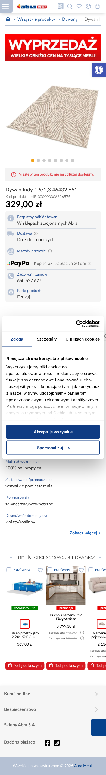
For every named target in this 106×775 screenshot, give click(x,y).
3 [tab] (44, 160)
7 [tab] (66, 160)
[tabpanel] (53, 110)
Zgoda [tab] (17, 338)
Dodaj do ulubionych (40, 569)
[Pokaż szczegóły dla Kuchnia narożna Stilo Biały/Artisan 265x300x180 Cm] (66, 585)
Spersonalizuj (50, 447)
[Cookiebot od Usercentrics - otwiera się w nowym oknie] (76, 323)
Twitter (56, 742)
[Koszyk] (98, 6)
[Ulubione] (79, 6)
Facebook (47, 742)
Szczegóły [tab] (47, 338)
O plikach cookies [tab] (83, 338)
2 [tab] (38, 160)
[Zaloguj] (88, 6)
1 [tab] (32, 160)
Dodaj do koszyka (27, 666)
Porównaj (21, 570)
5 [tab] (55, 160)
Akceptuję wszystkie (53, 431)
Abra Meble (83, 766)
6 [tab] (61, 160)
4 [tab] (49, 160)
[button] (99, 70)
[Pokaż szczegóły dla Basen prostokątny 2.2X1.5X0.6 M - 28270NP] (24, 585)
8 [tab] (72, 160)
